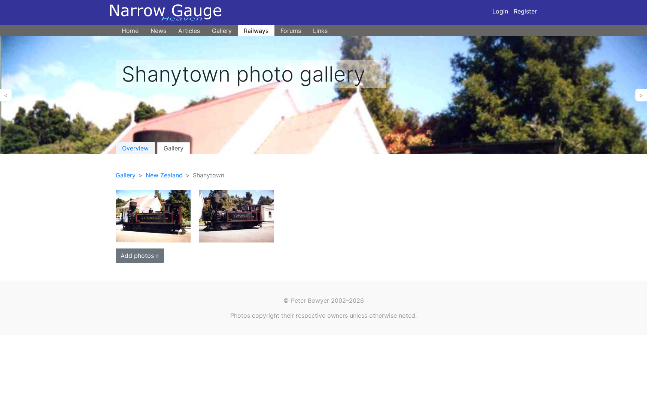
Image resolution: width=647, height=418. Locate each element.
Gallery (222, 30)
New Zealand (164, 175)
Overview (135, 148)
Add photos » (140, 255)
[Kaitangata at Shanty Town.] (236, 216)
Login (500, 11)
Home (130, 30)
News (158, 30)
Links (320, 30)
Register (525, 11)
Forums (290, 30)
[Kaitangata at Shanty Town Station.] (153, 216)
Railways (256, 30)
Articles (189, 30)
